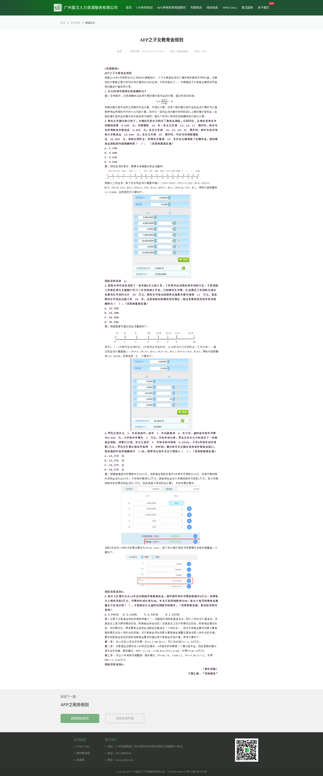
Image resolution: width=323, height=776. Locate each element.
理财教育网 (83, 753)
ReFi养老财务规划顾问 (171, 7)
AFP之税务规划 (75, 704)
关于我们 (263, 7)
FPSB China (230, 7)
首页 (129, 7)
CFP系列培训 (144, 7)
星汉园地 (247, 7)
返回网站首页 (80, 718)
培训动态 (212, 7)
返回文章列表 (125, 718)
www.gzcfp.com (124, 759)
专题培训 (196, 7)
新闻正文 (90, 22)
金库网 (80, 759)
